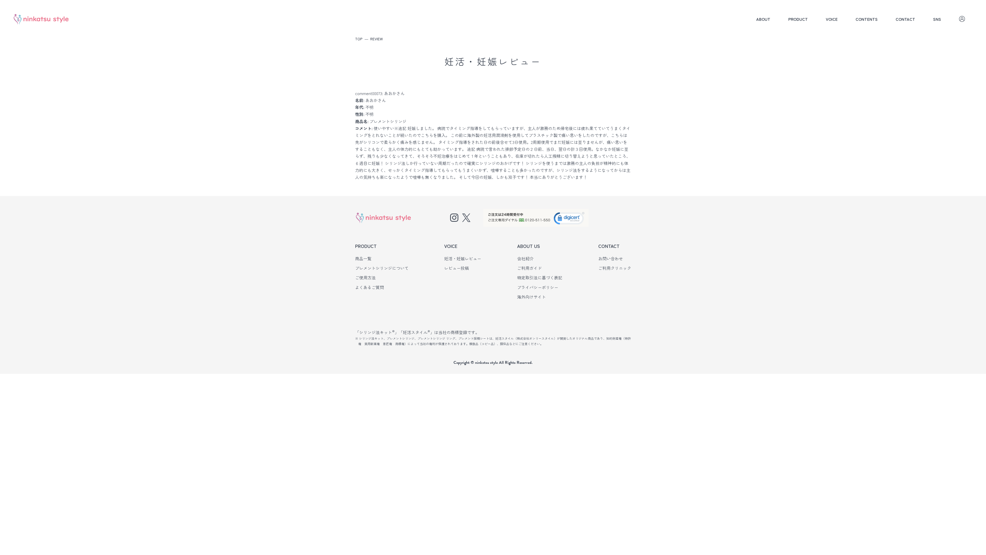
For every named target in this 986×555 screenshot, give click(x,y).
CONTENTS (867, 19)
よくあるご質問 (369, 287)
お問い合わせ (610, 258)
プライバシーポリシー (537, 287)
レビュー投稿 (456, 268)
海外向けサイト (531, 297)
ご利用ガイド (529, 268)
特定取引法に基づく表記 (539, 277)
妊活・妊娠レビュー (462, 258)
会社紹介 (525, 258)
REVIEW (376, 38)
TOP (359, 38)
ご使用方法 (365, 277)
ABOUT (763, 19)
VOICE (832, 19)
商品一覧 (363, 258)
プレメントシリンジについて (382, 268)
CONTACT (905, 19)
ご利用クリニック (614, 268)
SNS (937, 19)
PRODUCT (798, 19)
